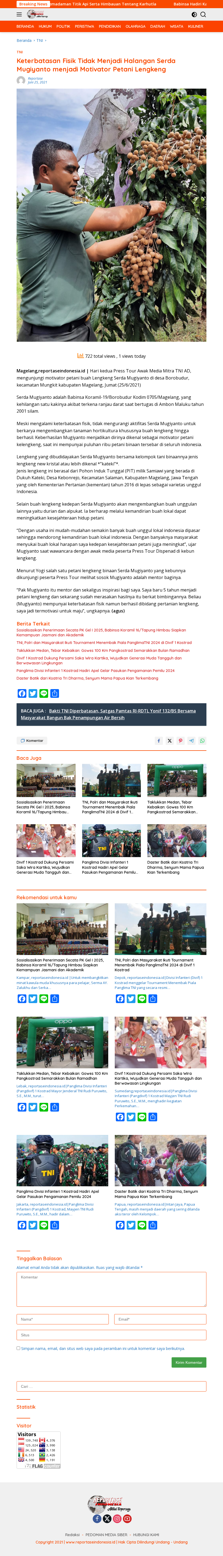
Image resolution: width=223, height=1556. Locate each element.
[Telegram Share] (191, 741)
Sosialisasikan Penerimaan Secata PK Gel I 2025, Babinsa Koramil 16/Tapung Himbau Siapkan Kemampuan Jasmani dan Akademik (101, 632)
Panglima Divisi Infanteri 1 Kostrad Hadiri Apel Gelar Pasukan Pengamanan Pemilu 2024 (96, 670)
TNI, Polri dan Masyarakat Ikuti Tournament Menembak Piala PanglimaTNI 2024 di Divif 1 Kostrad (104, 642)
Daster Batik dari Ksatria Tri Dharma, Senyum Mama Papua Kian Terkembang (87, 678)
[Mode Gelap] (194, 14)
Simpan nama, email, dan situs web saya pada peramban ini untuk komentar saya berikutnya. (103, 1348)
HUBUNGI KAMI (146, 1534)
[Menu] (20, 14)
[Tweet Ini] (170, 741)
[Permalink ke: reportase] (21, 80)
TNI (20, 51)
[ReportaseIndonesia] (37, 14)
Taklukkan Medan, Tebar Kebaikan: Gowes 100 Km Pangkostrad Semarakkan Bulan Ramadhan (103, 650)
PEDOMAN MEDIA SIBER (106, 1534)
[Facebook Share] (159, 741)
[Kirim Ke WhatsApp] (202, 741)
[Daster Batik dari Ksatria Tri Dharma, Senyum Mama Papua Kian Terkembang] (176, 840)
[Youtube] (127, 1519)
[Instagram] (117, 1519)
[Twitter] (107, 1519)
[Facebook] (97, 1519)
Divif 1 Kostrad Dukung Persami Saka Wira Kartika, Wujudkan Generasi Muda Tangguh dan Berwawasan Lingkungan (99, 660)
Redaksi (72, 1534)
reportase (35, 78)
